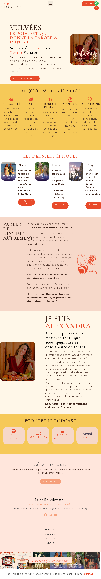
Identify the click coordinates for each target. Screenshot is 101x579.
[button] (50, 3)
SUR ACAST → (87, 437)
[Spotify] (96, 3)
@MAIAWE (88, 574)
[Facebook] (45, 514)
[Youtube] (55, 514)
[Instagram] (96, 8)
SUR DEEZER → (38, 437)
